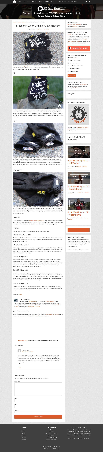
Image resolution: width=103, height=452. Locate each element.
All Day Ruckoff (32, 301)
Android (82, 127)
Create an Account (76, 24)
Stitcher (73, 129)
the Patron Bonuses (37, 316)
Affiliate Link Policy (48, 448)
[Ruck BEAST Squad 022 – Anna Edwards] (79, 177)
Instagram (23, 431)
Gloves (24, 22)
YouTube (24, 435)
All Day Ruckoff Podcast (32, 304)
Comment (17, 381)
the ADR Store (76, 87)
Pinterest (24, 439)
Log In (69, 24)
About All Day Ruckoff (51, 437)
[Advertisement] (38, 328)
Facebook (24, 429)
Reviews (19, 22)
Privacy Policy (56, 448)
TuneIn (78, 129)
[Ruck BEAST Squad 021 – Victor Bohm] (79, 203)
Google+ (24, 437)
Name (16, 398)
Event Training (51, 435)
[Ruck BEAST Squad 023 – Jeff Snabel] (79, 152)
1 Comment (46, 29)
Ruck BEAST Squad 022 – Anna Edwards (78, 187)
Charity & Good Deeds (51, 439)
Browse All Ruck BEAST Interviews (78, 230)
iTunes (78, 127)
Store (51, 429)
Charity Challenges (49, 301)
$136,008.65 (83, 84)
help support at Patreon (34, 306)
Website (16, 410)
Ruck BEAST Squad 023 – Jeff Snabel (78, 161)
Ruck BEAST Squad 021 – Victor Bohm (78, 213)
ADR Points (74, 26)
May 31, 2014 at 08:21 (27, 352)
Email (16, 404)
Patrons (69, 34)
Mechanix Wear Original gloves (22, 66)
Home (14, 22)
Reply (19, 367)
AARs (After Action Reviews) (51, 433)
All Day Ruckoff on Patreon (52, 314)
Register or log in (22, 340)
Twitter (24, 433)
